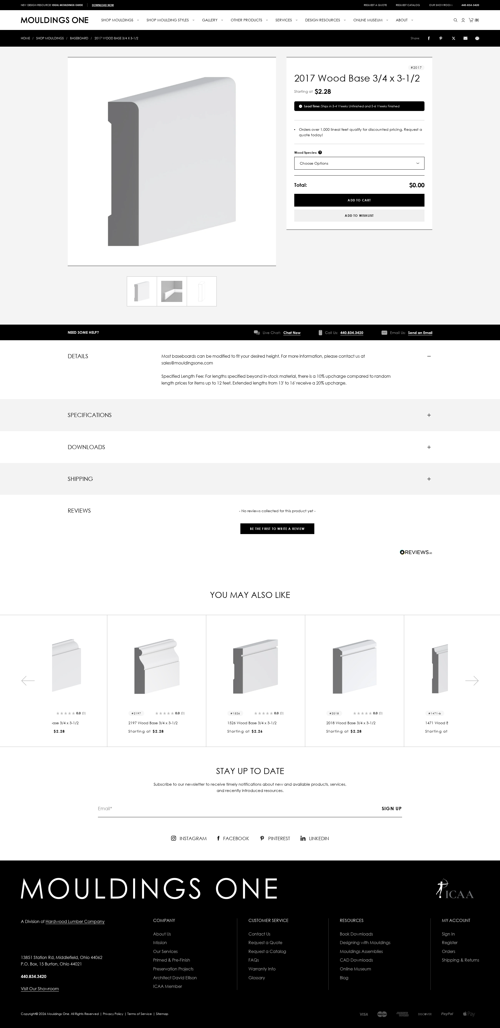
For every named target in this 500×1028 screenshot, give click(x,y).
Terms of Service (139, 1014)
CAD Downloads (356, 960)
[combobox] (359, 163)
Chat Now (292, 332)
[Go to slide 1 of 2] (28, 681)
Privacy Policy (113, 1014)
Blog (344, 977)
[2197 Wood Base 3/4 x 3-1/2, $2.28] (101, 666)
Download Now (103, 5)
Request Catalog (408, 5)
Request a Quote (375, 5)
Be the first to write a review (277, 529)
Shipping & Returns (460, 960)
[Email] (465, 38)
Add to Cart (359, 200)
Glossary (256, 977)
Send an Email (420, 332)
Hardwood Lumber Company (75, 921)
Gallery (210, 20)
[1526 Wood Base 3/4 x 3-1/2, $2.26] (200, 666)
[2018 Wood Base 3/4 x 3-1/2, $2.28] (299, 666)
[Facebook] (429, 38)
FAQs (253, 960)
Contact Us (259, 934)
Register (450, 942)
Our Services (165, 951)
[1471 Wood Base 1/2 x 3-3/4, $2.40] (398, 666)
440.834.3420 (351, 332)
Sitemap (162, 1014)
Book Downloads (356, 934)
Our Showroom (440, 5)
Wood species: (306, 152)
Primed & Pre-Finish (171, 960)
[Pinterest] (441, 38)
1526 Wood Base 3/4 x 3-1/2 (197, 723)
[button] (277, 526)
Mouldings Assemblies (361, 951)
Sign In (448, 934)
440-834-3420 (470, 5)
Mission (160, 942)
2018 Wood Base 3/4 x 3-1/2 (296, 723)
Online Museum (355, 968)
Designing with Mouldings (365, 942)
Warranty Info (262, 968)
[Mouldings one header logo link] (54, 20)
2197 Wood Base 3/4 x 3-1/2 (98, 723)
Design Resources (323, 20)
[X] (453, 38)
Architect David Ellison (175, 977)
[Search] (456, 20)
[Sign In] (463, 20)
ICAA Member (167, 986)
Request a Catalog (267, 951)
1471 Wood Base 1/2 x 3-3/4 (395, 723)
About (402, 20)
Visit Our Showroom (40, 988)
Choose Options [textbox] (314, 163)
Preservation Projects (173, 968)
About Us (162, 934)
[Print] (477, 38)
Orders (448, 951)
